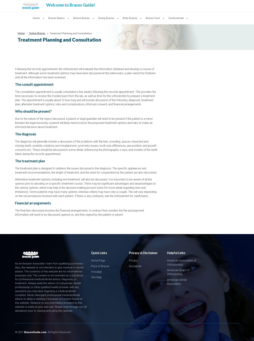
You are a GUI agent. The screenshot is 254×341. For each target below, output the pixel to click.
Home (21, 33)
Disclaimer (135, 266)
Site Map (96, 277)
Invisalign (96, 271)
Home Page (98, 260)
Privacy (133, 260)
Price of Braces (100, 266)
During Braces (37, 33)
